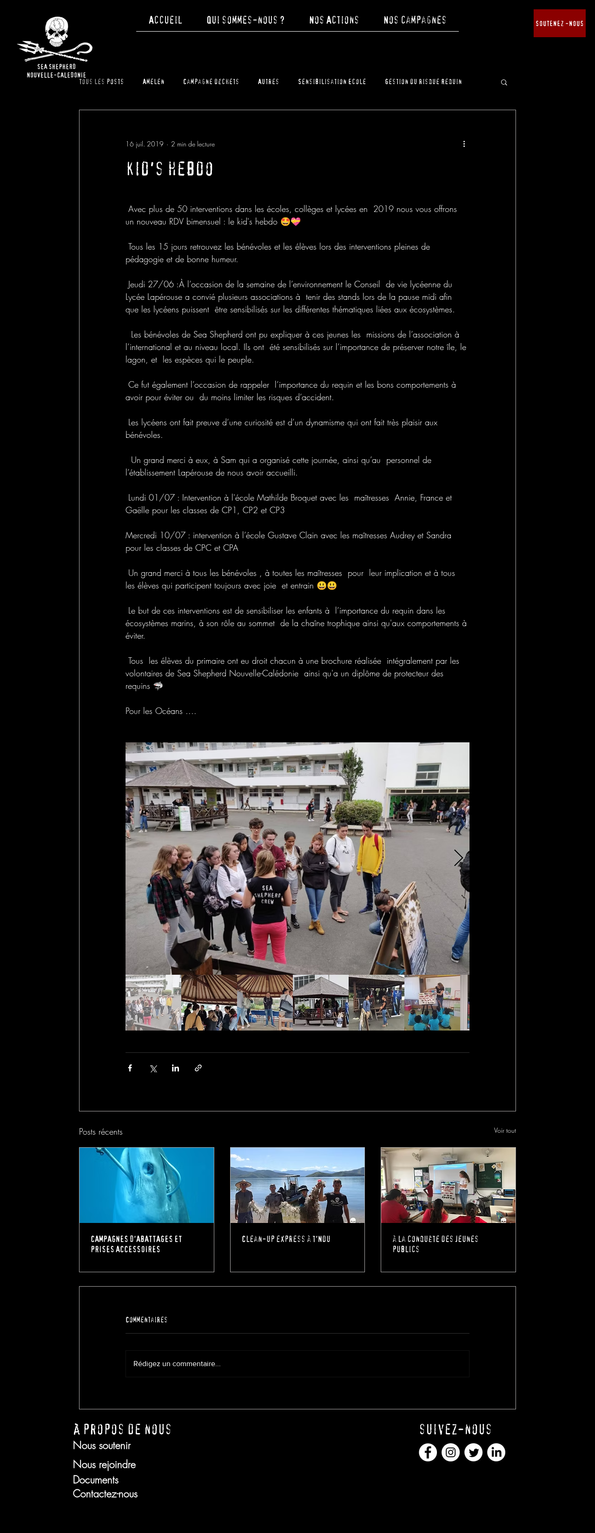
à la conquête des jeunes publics (435, 1244)
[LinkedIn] (496, 1452)
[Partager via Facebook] (130, 1068)
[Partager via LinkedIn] (175, 1068)
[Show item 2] (209, 1003)
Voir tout (505, 1130)
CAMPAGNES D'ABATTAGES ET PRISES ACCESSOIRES (136, 1244)
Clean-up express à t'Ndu (286, 1239)
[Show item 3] (265, 1003)
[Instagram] (451, 1452)
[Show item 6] (432, 1003)
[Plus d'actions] (463, 143)
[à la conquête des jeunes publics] (448, 1185)
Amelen (154, 82)
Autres (268, 82)
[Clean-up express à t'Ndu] (298, 1185)
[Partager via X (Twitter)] (152, 1068)
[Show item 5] (376, 1003)
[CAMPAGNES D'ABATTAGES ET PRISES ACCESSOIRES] (146, 1185)
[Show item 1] (153, 1003)
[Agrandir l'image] (297, 858)
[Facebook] (428, 1452)
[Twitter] (473, 1452)
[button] (245, 23)
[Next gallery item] (458, 859)
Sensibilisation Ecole (332, 82)
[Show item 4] (321, 1003)
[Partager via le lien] (198, 1068)
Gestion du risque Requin (423, 82)
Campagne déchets (211, 82)
